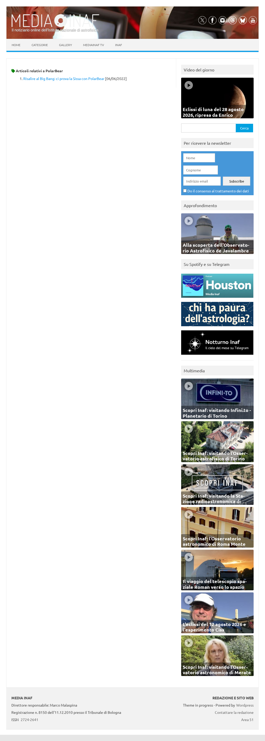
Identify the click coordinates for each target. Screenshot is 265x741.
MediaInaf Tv (93, 45)
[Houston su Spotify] (217, 299)
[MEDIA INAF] (55, 26)
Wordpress (245, 705)
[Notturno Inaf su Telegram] (217, 356)
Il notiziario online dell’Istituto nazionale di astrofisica (55, 30)
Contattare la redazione (234, 712)
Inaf (118, 45)
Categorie (40, 45)
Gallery (65, 45)
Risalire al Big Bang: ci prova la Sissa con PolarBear (63, 78)
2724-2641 (29, 719)
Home (16, 45)
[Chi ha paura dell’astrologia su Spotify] (217, 327)
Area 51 (247, 719)
